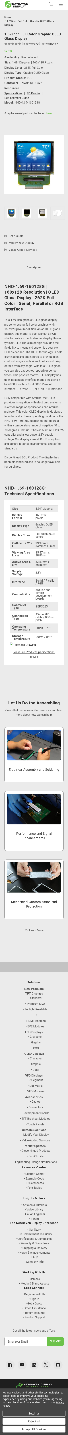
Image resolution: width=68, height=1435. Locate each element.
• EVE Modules (35, 1026)
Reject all (34, 1421)
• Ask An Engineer (34, 1214)
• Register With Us (34, 1294)
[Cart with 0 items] (51, 4)
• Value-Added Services (35, 1140)
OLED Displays (34, 1053)
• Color (35, 1069)
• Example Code (34, 1178)
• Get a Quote (34, 1303)
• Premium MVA (35, 1004)
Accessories (34, 1097)
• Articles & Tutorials (34, 1205)
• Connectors (35, 1107)
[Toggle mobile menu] (60, 4)
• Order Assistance (34, 1308)
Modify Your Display (21, 243)
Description (34, 267)
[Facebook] (10, 1364)
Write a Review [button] (50, 43)
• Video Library (34, 1209)
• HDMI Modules (35, 1021)
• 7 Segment (35, 1080)
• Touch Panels (35, 1124)
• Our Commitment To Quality (34, 1234)
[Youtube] (22, 1364)
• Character (35, 1036)
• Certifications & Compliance (34, 1238)
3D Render (33, 93)
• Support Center (34, 1174)
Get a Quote (16, 236)
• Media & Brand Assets (34, 1283)
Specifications (13, 93)
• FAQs (34, 1257)
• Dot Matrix (35, 1085)
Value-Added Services (23, 250)
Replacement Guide (16, 98)
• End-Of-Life (35, 1156)
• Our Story (34, 1229)
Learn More (36, 930)
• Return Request (34, 1313)
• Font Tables (34, 1187)
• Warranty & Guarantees (34, 1243)
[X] (46, 1364)
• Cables (35, 1101)
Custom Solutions (34, 1130)
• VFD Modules (35, 1091)
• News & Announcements (34, 1252)
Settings (34, 1413)
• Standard (35, 998)
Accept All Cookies (34, 1429)
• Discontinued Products (35, 1150)
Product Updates (34, 1146)
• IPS (35, 1015)
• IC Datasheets (34, 1183)
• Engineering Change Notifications (35, 1162)
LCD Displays (34, 1032)
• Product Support (34, 1317)
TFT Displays (34, 993)
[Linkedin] (34, 1364)
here (49, 113)
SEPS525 (36, 83)
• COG (35, 1048)
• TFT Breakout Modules (35, 1118)
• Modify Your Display (35, 1134)
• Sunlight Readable (35, 1009)
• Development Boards (35, 1113)
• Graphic (35, 1042)
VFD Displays (34, 1075)
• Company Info (34, 1261)
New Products (34, 989)
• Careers (34, 1279)
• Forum (34, 1219)
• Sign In (34, 1299)
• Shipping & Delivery (34, 1248)
